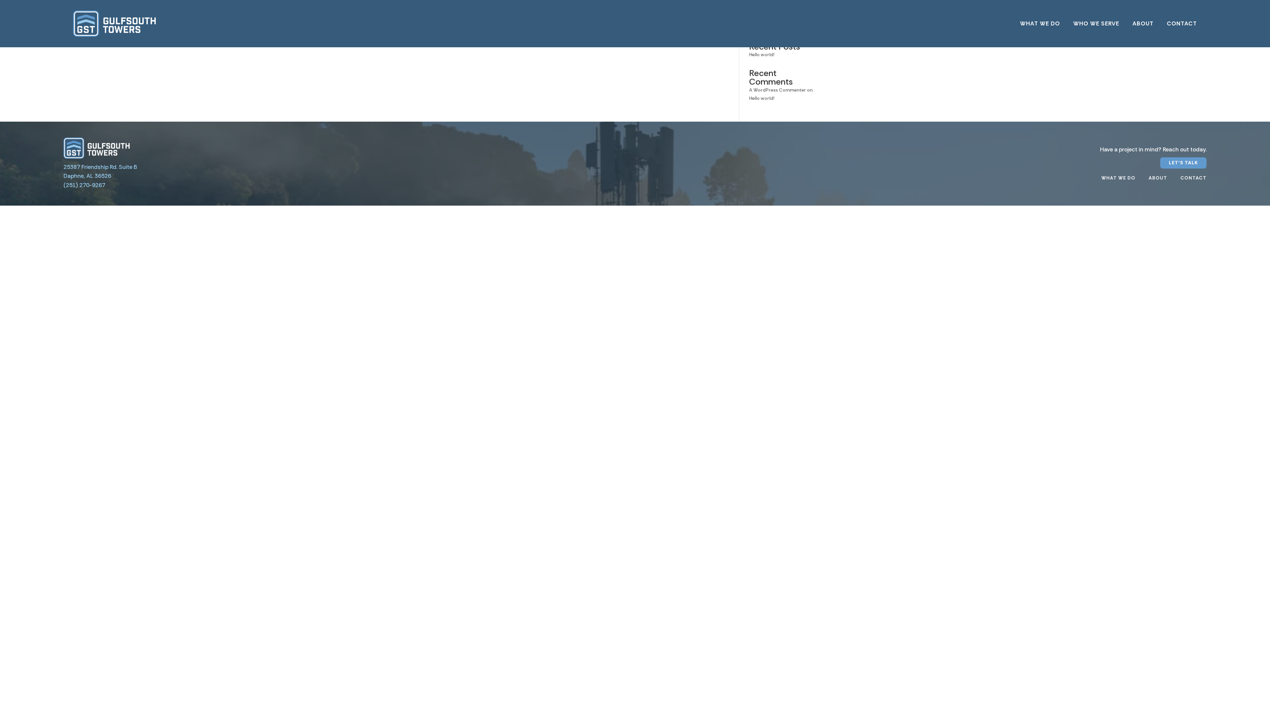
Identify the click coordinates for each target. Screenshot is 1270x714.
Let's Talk (1183, 163)
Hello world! (761, 55)
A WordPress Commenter (777, 90)
